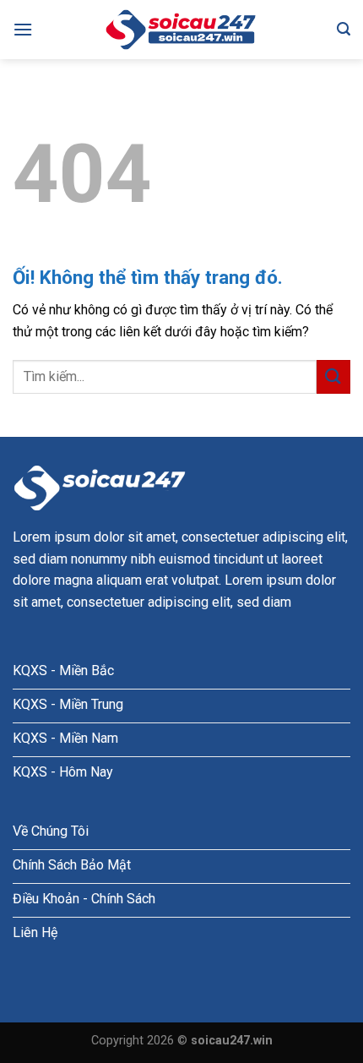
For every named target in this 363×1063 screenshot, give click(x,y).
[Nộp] (333, 376)
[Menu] (23, 29)
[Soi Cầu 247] (181, 30)
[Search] (343, 29)
